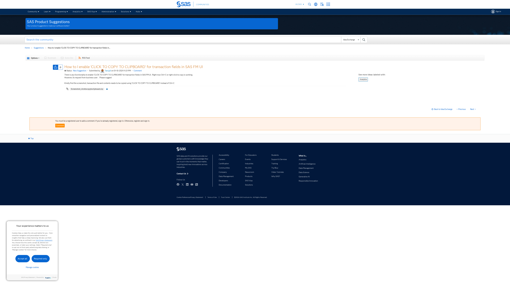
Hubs (138, 12)
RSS (196, 184)
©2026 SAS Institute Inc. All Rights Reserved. (250, 197)
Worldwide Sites (315, 4)
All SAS (298, 4)
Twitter (182, 184)
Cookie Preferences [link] (183, 197)
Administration (108, 12)
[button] (55, 67)
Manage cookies (32, 267)
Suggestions (39, 48)
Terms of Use (212, 197)
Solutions (125, 12)
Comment (138, 70)
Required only (40, 258)
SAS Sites (328, 4)
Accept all (22, 258)
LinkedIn (187, 184)
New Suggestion (79, 70)
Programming (60, 12)
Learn (46, 12)
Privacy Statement (196, 197)
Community (32, 12)
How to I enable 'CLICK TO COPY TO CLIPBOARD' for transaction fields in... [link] (79, 48)
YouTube (192, 184)
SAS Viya (91, 12)
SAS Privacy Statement (44, 240)
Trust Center (225, 197)
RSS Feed (86, 58)
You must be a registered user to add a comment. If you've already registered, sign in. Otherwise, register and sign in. (102, 121)
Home (27, 48)
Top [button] (32, 138)
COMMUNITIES (202, 4)
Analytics (77, 12)
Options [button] (34, 58)
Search (309, 4)
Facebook (178, 184)
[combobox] (196, 39)
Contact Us (322, 4)
